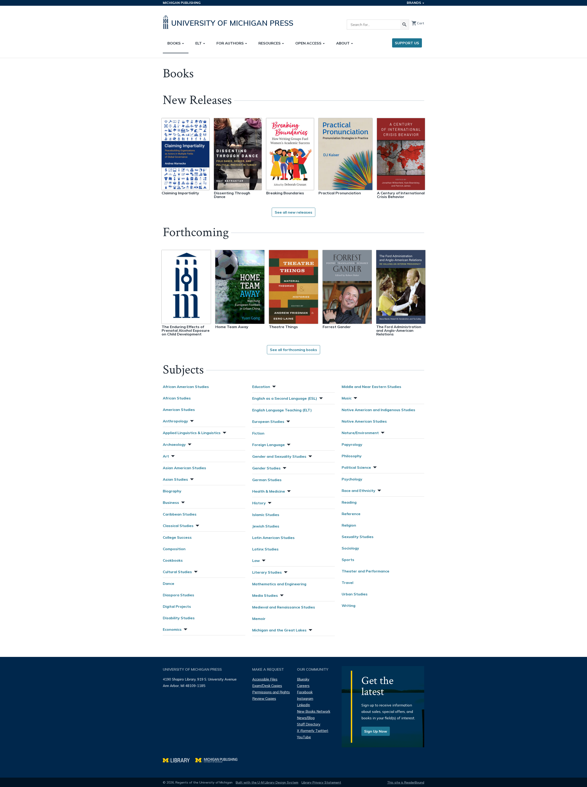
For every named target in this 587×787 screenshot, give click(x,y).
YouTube (304, 737)
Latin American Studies (273, 537)
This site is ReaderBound (405, 782)
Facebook (305, 692)
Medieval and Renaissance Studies (283, 607)
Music (347, 398)
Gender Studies (266, 468)
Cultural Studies (177, 571)
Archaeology (174, 444)
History (259, 503)
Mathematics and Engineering (279, 584)
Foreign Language (268, 444)
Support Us (407, 43)
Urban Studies (355, 594)
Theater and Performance (365, 571)
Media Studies (265, 595)
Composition (174, 549)
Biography (172, 491)
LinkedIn (303, 705)
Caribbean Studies (180, 514)
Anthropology (175, 421)
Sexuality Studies (358, 536)
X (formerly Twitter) (312, 730)
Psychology (352, 479)
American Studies (179, 409)
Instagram (305, 698)
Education (261, 386)
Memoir (259, 618)
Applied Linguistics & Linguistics (192, 432)
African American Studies (186, 386)
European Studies (268, 421)
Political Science (356, 467)
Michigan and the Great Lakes (279, 630)
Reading (349, 502)
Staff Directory (308, 724)
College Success (177, 537)
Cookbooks (173, 560)
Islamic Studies (265, 514)
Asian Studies (175, 479)
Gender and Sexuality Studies (279, 456)
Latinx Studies (265, 549)
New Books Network (313, 711)
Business (171, 502)
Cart (417, 23)
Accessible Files (264, 679)
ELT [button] (199, 43)
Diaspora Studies (178, 595)
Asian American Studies (184, 468)
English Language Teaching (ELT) (282, 410)
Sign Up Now (375, 731)
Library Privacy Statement (321, 782)
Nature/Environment (360, 432)
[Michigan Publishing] (218, 759)
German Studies (267, 479)
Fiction (258, 433)
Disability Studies (179, 618)
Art (166, 456)
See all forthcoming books (293, 349)
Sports (348, 559)
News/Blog (306, 718)
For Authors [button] (230, 43)
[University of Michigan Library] (179, 759)
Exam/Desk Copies (267, 686)
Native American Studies (364, 421)
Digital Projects (177, 606)
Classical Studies (178, 525)
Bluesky (303, 679)
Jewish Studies (265, 526)
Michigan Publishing (182, 3)
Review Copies (264, 698)
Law (256, 560)
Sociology (350, 548)
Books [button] (174, 43)
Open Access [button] (308, 43)
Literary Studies (267, 572)
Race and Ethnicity (358, 490)
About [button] (343, 43)
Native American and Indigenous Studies (378, 409)
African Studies (177, 398)
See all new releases (293, 212)
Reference (351, 513)
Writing (348, 605)
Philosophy (352, 456)
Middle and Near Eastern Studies (371, 386)
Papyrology (352, 444)
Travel (347, 582)
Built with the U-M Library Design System (267, 782)
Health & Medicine (268, 491)
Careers (303, 686)
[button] (191, 420)
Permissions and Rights (271, 692)
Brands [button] (414, 3)
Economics (172, 629)
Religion (349, 525)
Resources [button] (270, 43)
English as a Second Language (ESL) (284, 398)
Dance (168, 583)
